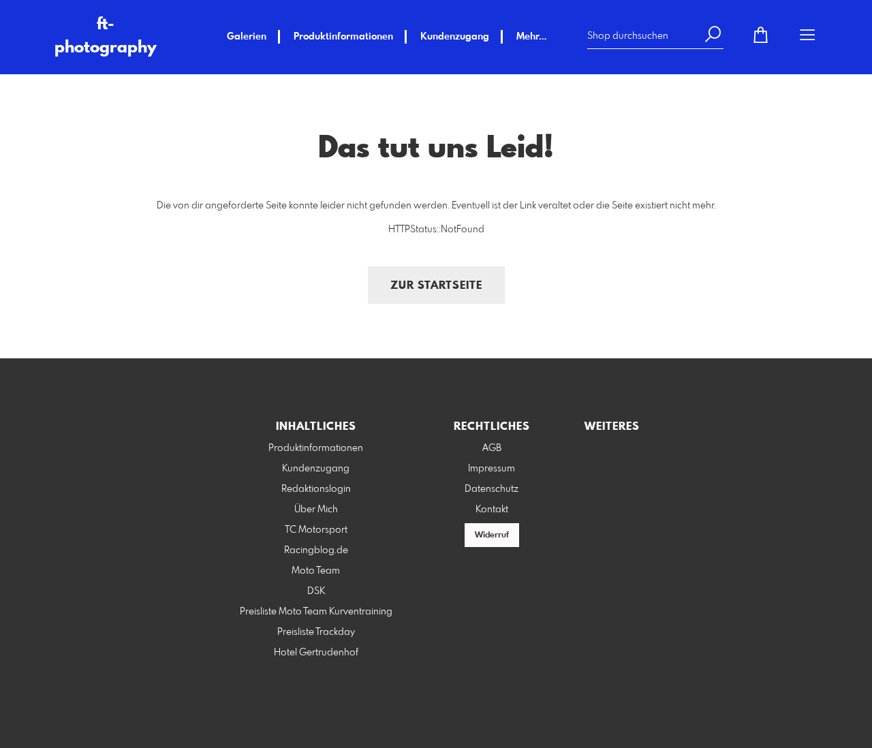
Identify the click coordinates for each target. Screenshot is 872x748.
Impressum (491, 468)
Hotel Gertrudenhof (316, 652)
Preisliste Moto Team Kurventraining (316, 612)
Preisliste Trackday (316, 632)
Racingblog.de (316, 550)
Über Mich (316, 509)
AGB (491, 448)
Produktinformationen (343, 37)
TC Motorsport (316, 530)
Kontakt (492, 509)
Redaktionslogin (316, 489)
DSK (316, 591)
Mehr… (531, 37)
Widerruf (492, 535)
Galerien (246, 37)
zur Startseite (436, 286)
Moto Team (316, 571)
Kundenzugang (454, 37)
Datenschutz (491, 489)
